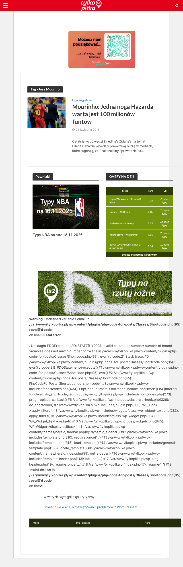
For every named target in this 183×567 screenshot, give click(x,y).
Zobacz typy (164, 200)
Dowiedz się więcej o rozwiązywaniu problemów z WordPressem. (90, 507)
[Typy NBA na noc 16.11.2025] (66, 206)
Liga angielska (82, 100)
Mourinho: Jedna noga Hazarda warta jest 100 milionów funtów (112, 114)
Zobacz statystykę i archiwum (139, 254)
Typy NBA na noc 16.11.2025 (57, 234)
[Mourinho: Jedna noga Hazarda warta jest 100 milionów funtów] (46, 112)
